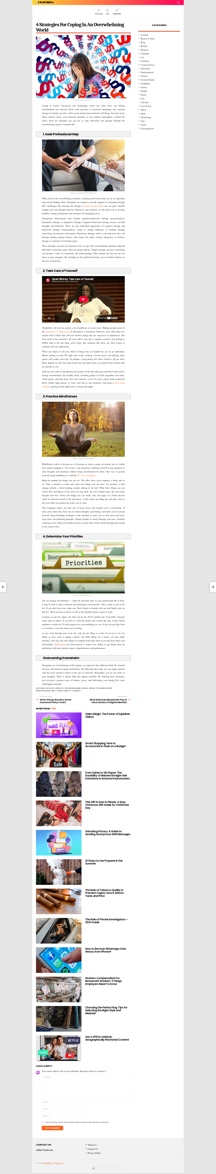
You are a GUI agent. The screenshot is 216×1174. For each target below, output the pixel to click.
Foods (51, 688)
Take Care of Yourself (69, 690)
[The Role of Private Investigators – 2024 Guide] (59, 931)
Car (142, 57)
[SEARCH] (178, 2)
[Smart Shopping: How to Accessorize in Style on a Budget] (59, 754)
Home (143, 94)
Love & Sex (146, 106)
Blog (143, 42)
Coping (41, 688)
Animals (144, 34)
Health (60, 688)
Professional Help (47, 690)
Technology (146, 117)
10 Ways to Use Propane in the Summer (104, 862)
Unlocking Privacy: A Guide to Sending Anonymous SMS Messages (107, 833)
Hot (108, 14)
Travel (143, 124)
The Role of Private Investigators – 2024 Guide (106, 921)
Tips (53, 708)
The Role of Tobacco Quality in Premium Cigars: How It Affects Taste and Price (104, 893)
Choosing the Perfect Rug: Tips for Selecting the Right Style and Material (106, 1010)
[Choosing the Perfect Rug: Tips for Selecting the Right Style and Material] (59, 1019)
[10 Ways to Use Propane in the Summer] (59, 872)
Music (143, 109)
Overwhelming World (77, 688)
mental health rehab (93, 205)
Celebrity (145, 61)
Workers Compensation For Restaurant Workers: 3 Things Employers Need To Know (103, 981)
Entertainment (147, 72)
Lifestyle (144, 102)
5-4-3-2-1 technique (86, 475)
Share (39, 38)
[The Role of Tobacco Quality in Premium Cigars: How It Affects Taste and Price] (59, 901)
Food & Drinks (147, 79)
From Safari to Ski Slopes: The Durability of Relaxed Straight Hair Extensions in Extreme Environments (107, 775)
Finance (144, 76)
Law (143, 98)
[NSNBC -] (108, 1170)
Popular (99, 14)
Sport (143, 113)
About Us (92, 1144)
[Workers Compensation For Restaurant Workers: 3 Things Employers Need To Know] (59, 989)
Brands (144, 46)
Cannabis (145, 53)
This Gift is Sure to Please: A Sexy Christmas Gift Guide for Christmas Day (107, 805)
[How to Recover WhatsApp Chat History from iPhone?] (59, 960)
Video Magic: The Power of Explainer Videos (107, 715)
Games (144, 87)
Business (145, 49)
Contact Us (93, 1149)
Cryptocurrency (148, 64)
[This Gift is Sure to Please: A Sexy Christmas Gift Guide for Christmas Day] (59, 813)
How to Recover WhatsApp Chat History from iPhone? (105, 950)
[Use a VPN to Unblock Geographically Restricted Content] (59, 1048)
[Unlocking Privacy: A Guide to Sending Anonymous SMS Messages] (59, 842)
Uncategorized (147, 128)
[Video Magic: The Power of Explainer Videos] (59, 725)
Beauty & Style (148, 38)
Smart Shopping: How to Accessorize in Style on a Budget (105, 744)
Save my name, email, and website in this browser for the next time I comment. (77, 1122)
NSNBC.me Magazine (54, 1163)
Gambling (145, 83)
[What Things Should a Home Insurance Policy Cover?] (3, 587)
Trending (116, 14)
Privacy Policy (94, 1153)
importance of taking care (58, 331)
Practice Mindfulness (101, 688)
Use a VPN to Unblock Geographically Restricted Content (107, 1038)
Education (145, 68)
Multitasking (60, 644)
